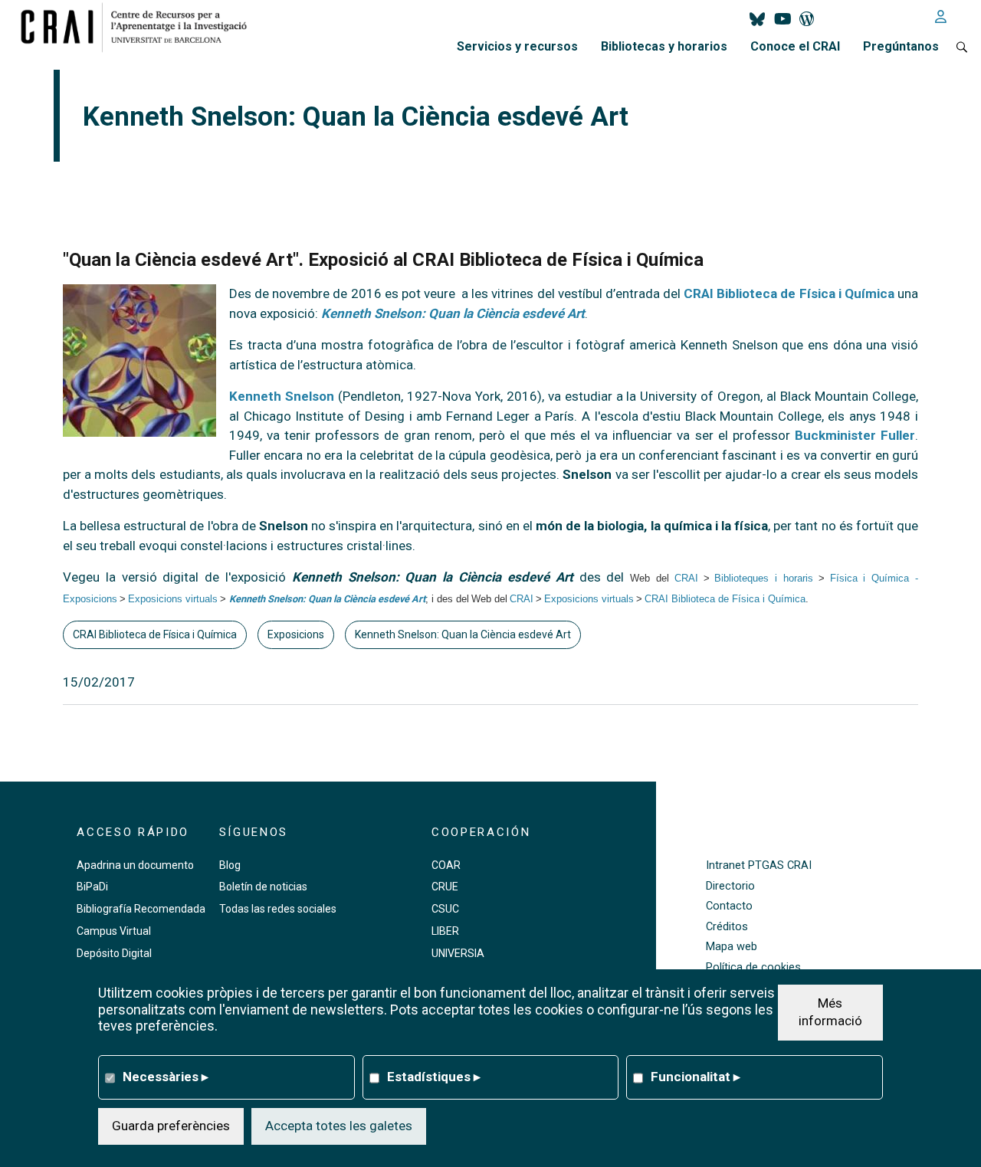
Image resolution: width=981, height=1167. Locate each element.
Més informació (830, 1011)
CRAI (686, 578)
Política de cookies (753, 967)
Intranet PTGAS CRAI (759, 865)
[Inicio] (139, 27)
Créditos (727, 926)
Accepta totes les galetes (338, 1125)
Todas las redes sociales (277, 909)
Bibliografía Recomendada (141, 909)
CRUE (444, 886)
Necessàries (165, 1076)
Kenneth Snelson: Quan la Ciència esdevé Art (453, 313)
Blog (230, 865)
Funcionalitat (695, 1076)
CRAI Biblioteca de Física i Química (789, 293)
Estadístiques (434, 1076)
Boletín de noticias (263, 886)
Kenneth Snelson (281, 396)
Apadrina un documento (135, 865)
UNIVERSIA (457, 953)
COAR (446, 865)
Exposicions (295, 634)
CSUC (445, 909)
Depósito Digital (114, 953)
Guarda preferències (171, 1125)
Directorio (730, 886)
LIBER (445, 931)
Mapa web (731, 946)
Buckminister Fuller (855, 435)
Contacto (729, 906)
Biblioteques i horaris (763, 578)
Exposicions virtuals (173, 599)
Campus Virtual (114, 931)
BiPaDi (92, 886)
